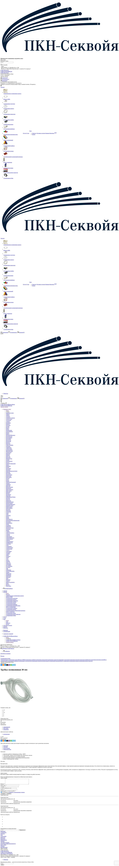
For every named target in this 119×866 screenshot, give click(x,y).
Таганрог (8, 552)
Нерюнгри (8, 500)
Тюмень (8, 561)
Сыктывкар (9, 551)
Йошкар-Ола (9, 458)
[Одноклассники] (3, 665)
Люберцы (8, 484)
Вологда (8, 442)
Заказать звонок (4, 406)
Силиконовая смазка (73, 661)
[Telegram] (15, 665)
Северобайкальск (10, 537)
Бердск (7, 427)
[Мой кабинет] (1, 85)
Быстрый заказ (4, 847)
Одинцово (8, 511)
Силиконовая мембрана (83, 659)
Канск (7, 464)
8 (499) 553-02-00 (6, 71)
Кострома (8, 473)
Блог (7, 621)
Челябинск (8, 574)
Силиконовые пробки (30, 659)
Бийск (7, 429)
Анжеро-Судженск (10, 417)
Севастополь (9, 536)
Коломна (8, 469)
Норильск (8, 510)
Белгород (8, 425)
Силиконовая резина (73, 659)
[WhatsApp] (11, 665)
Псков (7, 524)
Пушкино (8, 525)
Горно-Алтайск (9, 445)
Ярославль (8, 586)
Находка (8, 499)
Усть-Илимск (9, 566)
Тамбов (8, 553)
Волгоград (8, 440)
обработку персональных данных (17, 792)
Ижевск (8, 455)
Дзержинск (8, 447)
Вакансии (3, 837)
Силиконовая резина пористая (85, 661)
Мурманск (8, 494)
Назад (7, 410)
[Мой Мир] (5, 665)
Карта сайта (3, 844)
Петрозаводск (9, 519)
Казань (7, 459)
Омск (7, 513)
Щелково (8, 579)
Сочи (7, 545)
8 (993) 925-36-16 (5, 72)
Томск (7, 557)
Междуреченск (9, 489)
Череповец (8, 576)
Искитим (8, 457)
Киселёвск (8, 468)
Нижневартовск (10, 502)
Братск (7, 432)
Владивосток (9, 436)
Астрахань (8, 420)
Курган (7, 478)
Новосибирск (9, 508)
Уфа (7, 568)
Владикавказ (9, 437)
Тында (7, 560)
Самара (8, 531)
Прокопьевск (9, 523)
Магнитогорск (9, 487)
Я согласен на (13, 792)
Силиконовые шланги (52, 659)
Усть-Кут (8, 567)
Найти (2, 864)
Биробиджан (9, 430)
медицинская (6, 734)
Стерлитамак (9, 548)
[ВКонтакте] (1, 665)
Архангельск (9, 419)
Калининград (9, 461)
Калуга (7, 462)
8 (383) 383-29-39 (5, 70)
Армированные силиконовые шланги (9, 659)
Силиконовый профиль (12, 661)
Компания (3, 831)
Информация (4, 840)
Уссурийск (8, 565)
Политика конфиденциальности (8, 843)
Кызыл (7, 481)
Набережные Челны (10, 497)
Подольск (8, 521)
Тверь (7, 555)
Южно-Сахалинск (10, 582)
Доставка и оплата (5, 842)
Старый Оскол (9, 547)
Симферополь (9, 542)
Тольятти (8, 556)
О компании (3, 832)
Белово (7, 426)
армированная (6, 727)
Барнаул (8, 424)
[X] (7, 665)
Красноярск (9, 477)
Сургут (7, 550)
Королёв (8, 472)
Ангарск (8, 416)
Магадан (8, 485)
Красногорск (9, 474)
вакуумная (5, 728)
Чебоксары (8, 573)
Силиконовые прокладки (41, 659)
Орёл (7, 514)
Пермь (7, 518)
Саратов (8, 535)
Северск (8, 540)
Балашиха (8, 422)
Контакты (3, 838)
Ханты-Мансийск (10, 571)
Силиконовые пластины (63, 659)
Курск (7, 479)
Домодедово (9, 448)
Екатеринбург (9, 450)
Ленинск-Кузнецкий (11, 482)
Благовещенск (9, 431)
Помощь (2, 841)
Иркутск (8, 456)
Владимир (8, 438)
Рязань (7, 530)
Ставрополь (9, 546)
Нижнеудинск (9, 503)
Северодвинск (9, 539)
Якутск (7, 584)
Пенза (7, 516)
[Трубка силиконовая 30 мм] (18, 706)
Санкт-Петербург (10, 532)
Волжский (8, 441)
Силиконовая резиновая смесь (96, 659)
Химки (7, 572)
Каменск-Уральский (10, 463)
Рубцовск (8, 529)
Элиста (7, 581)
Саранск (8, 534)
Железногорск (9, 451)
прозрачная (6, 729)
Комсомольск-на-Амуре (11, 471)
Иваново (8, 453)
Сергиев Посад (9, 541)
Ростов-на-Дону (10, 527)
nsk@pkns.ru (5, 648)
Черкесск (8, 577)
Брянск (7, 434)
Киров (7, 467)
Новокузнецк (9, 506)
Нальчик (8, 498)
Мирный (8, 492)
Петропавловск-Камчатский (12, 520)
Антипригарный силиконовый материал (50, 661)
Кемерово (8, 466)
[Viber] (9, 665)
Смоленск (8, 544)
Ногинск (8, 509)
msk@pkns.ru (11, 648)
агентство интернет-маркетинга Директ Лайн (23, 861)
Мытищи (8, 495)
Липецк (8, 483)
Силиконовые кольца (36, 661)
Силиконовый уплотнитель (24, 661)
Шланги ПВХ (21, 659)
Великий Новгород (10, 435)
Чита (7, 578)
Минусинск (9, 490)
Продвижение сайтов (6, 861)
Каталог (8, 594)
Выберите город (10, 413)
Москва (8, 493)
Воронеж (8, 443)
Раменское (8, 526)
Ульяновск (8, 563)
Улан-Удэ (8, 562)
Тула (7, 558)
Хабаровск (8, 569)
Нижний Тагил (9, 505)
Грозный (8, 446)
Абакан (8, 414)
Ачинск (8, 421)
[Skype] (13, 665)
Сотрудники (3, 836)
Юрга (7, 583)
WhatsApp (5, 393)
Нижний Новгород (10, 504)
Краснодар (8, 476)
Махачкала (8, 488)
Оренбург (8, 515)
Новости (3, 833)
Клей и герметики (64, 661)
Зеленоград (8, 452)
